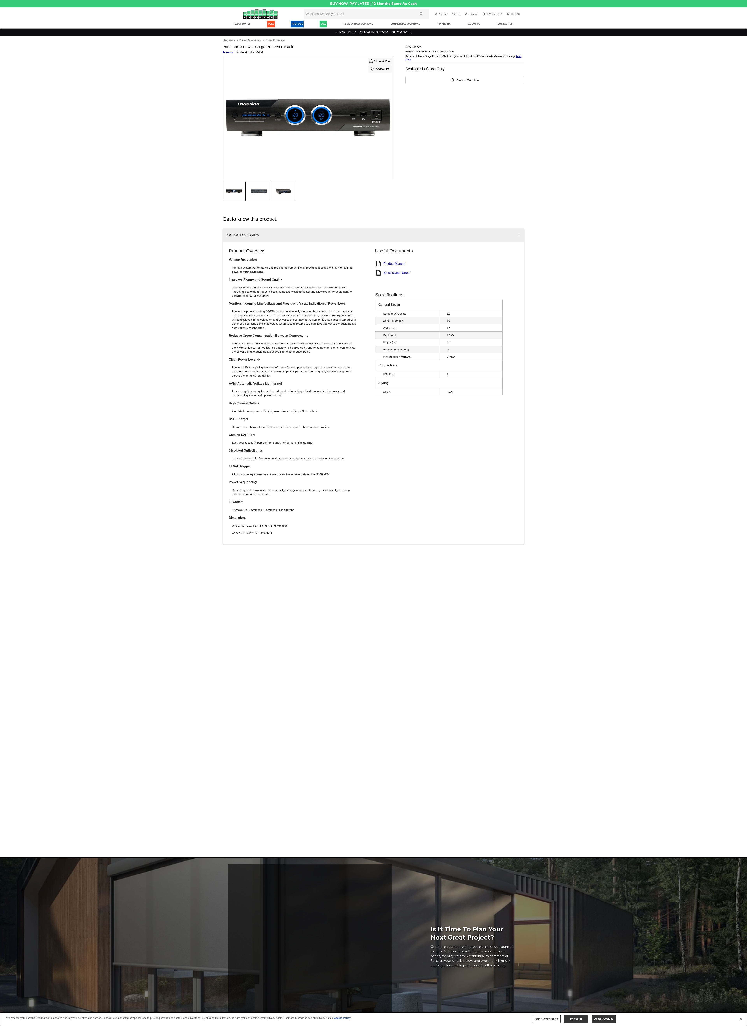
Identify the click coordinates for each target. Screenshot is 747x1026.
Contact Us (505, 24)
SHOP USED (346, 32)
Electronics (242, 24)
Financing (444, 24)
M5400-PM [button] (256, 52)
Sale (323, 24)
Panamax (228, 52)
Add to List (382, 68)
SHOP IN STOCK (374, 32)
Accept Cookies (603, 1018)
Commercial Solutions (405, 24)
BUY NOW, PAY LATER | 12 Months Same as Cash (373, 4)
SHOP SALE (401, 32)
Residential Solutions (358, 24)
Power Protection (275, 40)
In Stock (297, 24)
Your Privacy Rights (546, 1018)
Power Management (250, 40)
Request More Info (467, 79)
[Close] (740, 1019)
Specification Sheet (396, 272)
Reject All (576, 1018)
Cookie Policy (342, 1017)
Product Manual (394, 263)
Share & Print (382, 61)
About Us (474, 24)
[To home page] (260, 14)
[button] (436, 14)
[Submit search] (421, 14)
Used (271, 24)
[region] (373, 1019)
